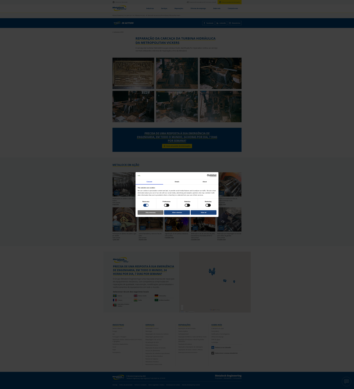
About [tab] (205, 181)
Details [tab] (177, 181)
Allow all (203, 212)
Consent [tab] (149, 181)
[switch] (166, 205)
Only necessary (151, 212)
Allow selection (177, 212)
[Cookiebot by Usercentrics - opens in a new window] (208, 175)
